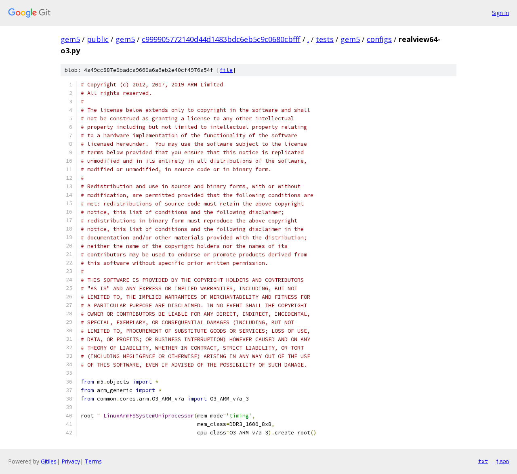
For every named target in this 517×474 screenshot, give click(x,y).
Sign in (500, 13)
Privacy (70, 461)
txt (483, 461)
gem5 (70, 39)
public (98, 39)
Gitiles (49, 461)
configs (379, 39)
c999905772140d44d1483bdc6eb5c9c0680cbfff (221, 39)
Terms (93, 461)
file (226, 70)
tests (325, 39)
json (502, 461)
